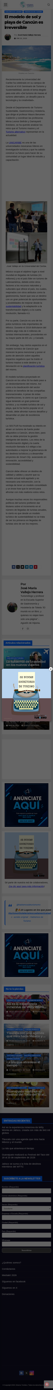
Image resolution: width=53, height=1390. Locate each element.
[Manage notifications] (47, 1384)
